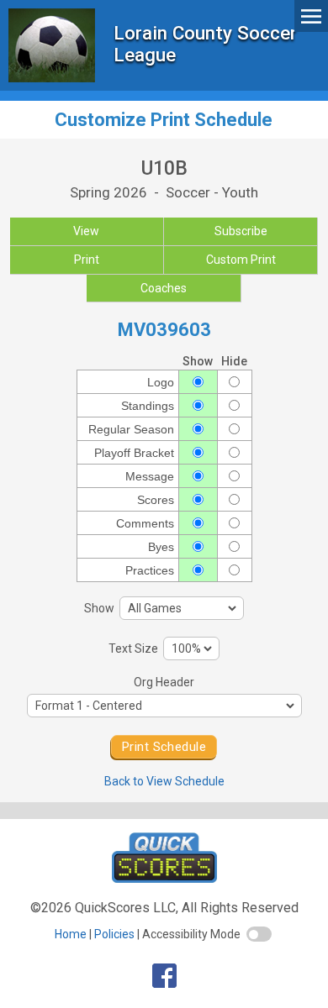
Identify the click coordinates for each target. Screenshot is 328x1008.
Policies (114, 934)
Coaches (163, 288)
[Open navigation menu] (311, 16)
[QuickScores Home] (164, 878)
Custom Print (241, 259)
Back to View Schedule (164, 781)
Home (71, 934)
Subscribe (240, 231)
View (86, 231)
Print (86, 259)
